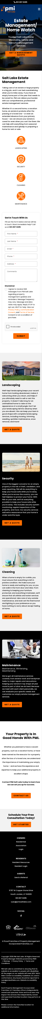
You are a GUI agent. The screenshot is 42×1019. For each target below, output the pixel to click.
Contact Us (21, 795)
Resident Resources (21, 862)
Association (21, 845)
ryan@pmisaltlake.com (21, 902)
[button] (21, 916)
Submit (21, 336)
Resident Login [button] (21, 866)
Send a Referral (21, 877)
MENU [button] (39, 9)
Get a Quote (12, 429)
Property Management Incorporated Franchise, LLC (24, 942)
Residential (21, 842)
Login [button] (21, 849)
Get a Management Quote (21, 53)
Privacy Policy (14, 310)
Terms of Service (27, 312)
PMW (34, 959)
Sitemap (6, 961)
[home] (8, 9)
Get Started (21, 824)
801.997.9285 (21, 2)
